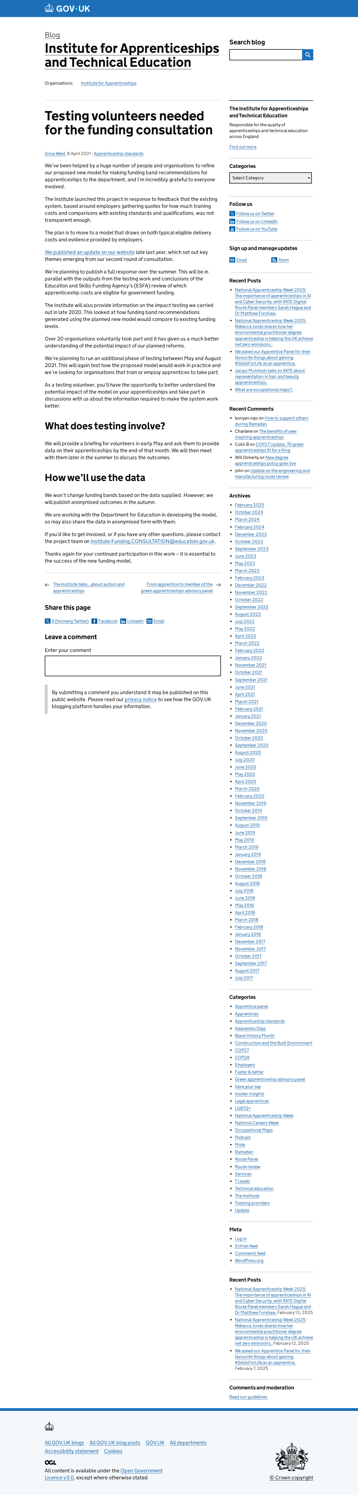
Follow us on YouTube (256, 229)
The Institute (247, 1195)
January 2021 (248, 716)
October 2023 (249, 541)
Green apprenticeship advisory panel (270, 1079)
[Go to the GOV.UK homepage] (67, 8)
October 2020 (249, 738)
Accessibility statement (72, 1451)
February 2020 (249, 796)
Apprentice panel (251, 1006)
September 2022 (251, 607)
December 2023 (251, 534)
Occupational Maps (254, 1130)
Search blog (247, 42)
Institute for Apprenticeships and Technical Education (132, 55)
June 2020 (245, 767)
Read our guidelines (248, 1396)
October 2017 (248, 956)
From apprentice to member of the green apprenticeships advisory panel (177, 587)
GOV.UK (155, 1442)
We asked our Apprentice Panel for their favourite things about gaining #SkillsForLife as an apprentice (273, 357)
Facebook (107, 621)
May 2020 (245, 774)
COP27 (242, 1050)
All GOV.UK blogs (64, 1442)
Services (243, 1174)
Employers (245, 1064)
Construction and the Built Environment (273, 1043)
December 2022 (251, 585)
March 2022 (247, 643)
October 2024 (249, 512)
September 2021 (251, 679)
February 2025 (249, 505)
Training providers (252, 1203)
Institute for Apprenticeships (108, 83)
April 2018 (245, 912)
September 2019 (251, 817)
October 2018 (248, 876)
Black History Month (255, 1035)
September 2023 (251, 548)
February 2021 (249, 708)
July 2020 (245, 759)
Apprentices (246, 1013)
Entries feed (246, 1246)
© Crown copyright (291, 1477)
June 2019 (245, 832)
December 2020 (251, 723)
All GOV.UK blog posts (115, 1442)
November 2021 (250, 665)
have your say (248, 1086)
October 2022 (249, 599)
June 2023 (245, 556)
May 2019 (244, 839)
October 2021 (248, 672)
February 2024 (249, 527)
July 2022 (245, 621)
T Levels (242, 1181)
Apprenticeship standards (118, 153)
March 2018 (246, 919)
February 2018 (249, 927)
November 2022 (251, 592)
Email (159, 621)
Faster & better (249, 1072)
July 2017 (244, 977)
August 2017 (247, 970)
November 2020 (251, 730)
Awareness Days (250, 1028)
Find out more (242, 146)
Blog (52, 34)
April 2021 (245, 694)
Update (242, 1210)
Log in (241, 1238)
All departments (188, 1442)
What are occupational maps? (263, 389)
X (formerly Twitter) (70, 621)
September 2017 (251, 963)
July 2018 (244, 890)
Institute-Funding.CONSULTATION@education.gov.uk (153, 541)
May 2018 (244, 905)
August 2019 (247, 825)
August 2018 (247, 883)
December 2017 (250, 941)
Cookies (113, 1451)
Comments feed (250, 1253)
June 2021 (245, 687)
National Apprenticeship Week (264, 1115)
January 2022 (248, 657)
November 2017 (250, 948)
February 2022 (249, 650)
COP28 (242, 1057)
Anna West (55, 153)
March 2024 (247, 519)
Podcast (243, 1137)
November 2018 (250, 869)
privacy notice (141, 699)
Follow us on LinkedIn (257, 221)
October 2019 (248, 810)
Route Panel (246, 1159)
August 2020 (248, 752)
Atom (283, 260)
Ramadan (244, 1151)
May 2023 (245, 563)
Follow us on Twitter (255, 213)
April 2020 (245, 781)
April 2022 (245, 636)
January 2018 (248, 934)
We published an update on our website (90, 252)
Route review (247, 1166)
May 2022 (245, 628)
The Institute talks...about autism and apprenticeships (88, 587)
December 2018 (250, 861)
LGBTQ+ (243, 1108)
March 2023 (247, 570)
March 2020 (247, 788)
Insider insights (249, 1093)
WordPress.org (249, 1260)
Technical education (254, 1188)
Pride (240, 1144)
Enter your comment (68, 650)
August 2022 (248, 614)
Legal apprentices (252, 1101)
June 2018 (245, 898)
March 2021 (246, 701)
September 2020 (251, 745)
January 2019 (248, 854)
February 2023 (249, 577)
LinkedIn (135, 621)
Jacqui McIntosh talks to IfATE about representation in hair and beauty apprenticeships (270, 376)
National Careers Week (257, 1122)
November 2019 (250, 803)
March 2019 (246, 847)
